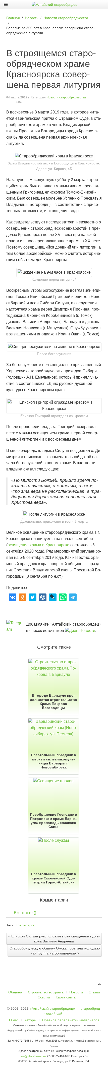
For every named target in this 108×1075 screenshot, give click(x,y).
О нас (14, 1020)
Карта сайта (66, 997)
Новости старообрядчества (66, 97)
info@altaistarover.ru (33, 1056)
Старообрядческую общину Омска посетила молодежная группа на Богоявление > (55, 950)
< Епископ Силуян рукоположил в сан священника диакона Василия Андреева (54, 938)
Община (15, 992)
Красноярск (25, 925)
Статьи (94, 992)
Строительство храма (46, 992)
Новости (76, 992)
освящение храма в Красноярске (38, 545)
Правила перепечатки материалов (70, 1020)
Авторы (30, 1020)
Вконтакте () (25, 913)
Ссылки (44, 997)
